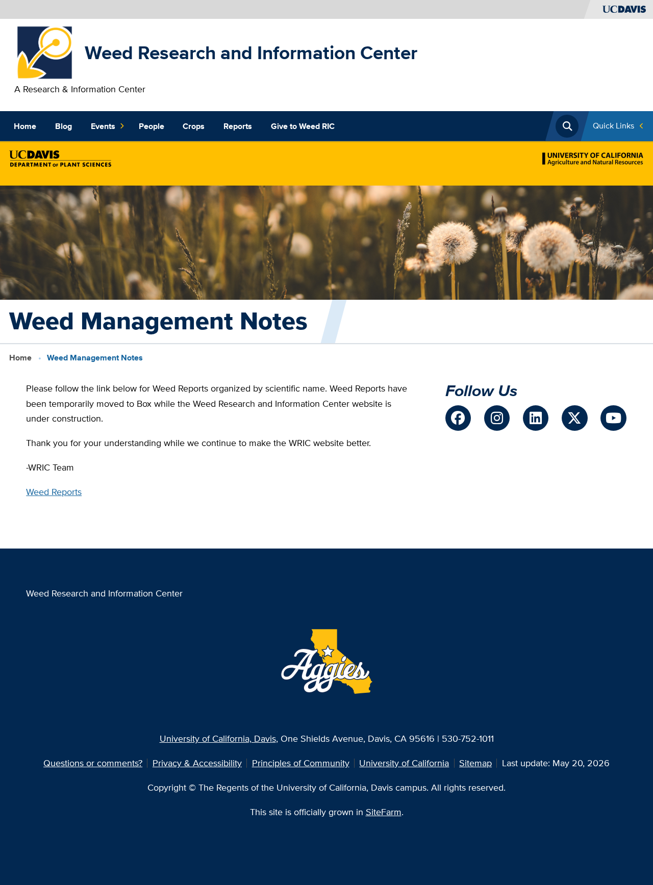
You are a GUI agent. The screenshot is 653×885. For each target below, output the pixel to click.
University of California (404, 763)
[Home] (45, 52)
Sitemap (475, 763)
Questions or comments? (92, 763)
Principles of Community (300, 763)
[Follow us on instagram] (497, 418)
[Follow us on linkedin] (535, 418)
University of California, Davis (218, 738)
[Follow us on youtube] (613, 418)
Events (103, 126)
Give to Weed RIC (303, 126)
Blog (63, 126)
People (151, 126)
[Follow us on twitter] (574, 418)
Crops (194, 126)
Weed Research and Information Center (251, 52)
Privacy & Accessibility (197, 763)
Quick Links (613, 126)
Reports (237, 126)
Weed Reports (54, 492)
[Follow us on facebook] (458, 418)
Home (25, 126)
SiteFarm (383, 812)
